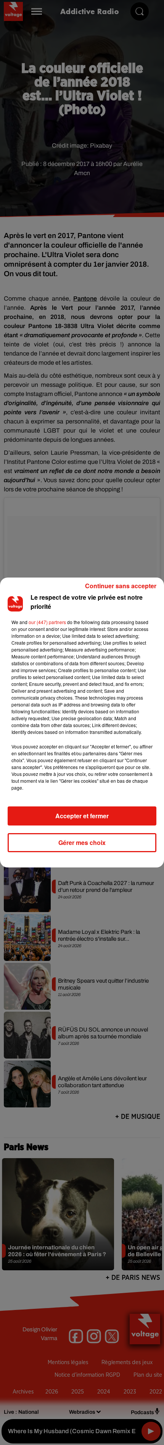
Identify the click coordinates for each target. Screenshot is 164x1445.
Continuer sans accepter (120, 585)
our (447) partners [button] (47, 622)
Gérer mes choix (82, 842)
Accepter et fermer (82, 815)
